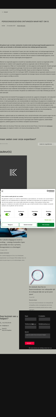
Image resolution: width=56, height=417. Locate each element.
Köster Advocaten (21, 25)
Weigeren (10, 224)
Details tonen (48, 220)
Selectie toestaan (28, 224)
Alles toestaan (45, 224)
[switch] (21, 214)
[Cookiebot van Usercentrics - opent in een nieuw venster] (48, 191)
